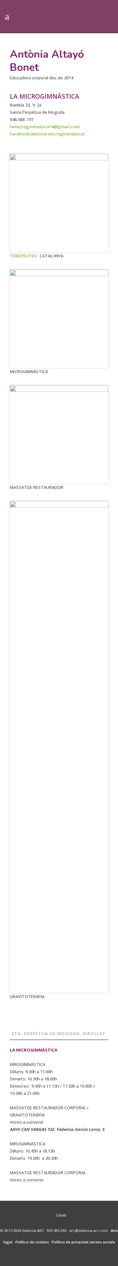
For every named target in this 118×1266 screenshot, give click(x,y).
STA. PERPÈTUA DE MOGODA (45, 1033)
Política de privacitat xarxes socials (83, 1241)
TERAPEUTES (23, 256)
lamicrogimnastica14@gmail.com (45, 127)
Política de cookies (32, 1241)
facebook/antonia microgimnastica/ (47, 134)
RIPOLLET (94, 1033)
